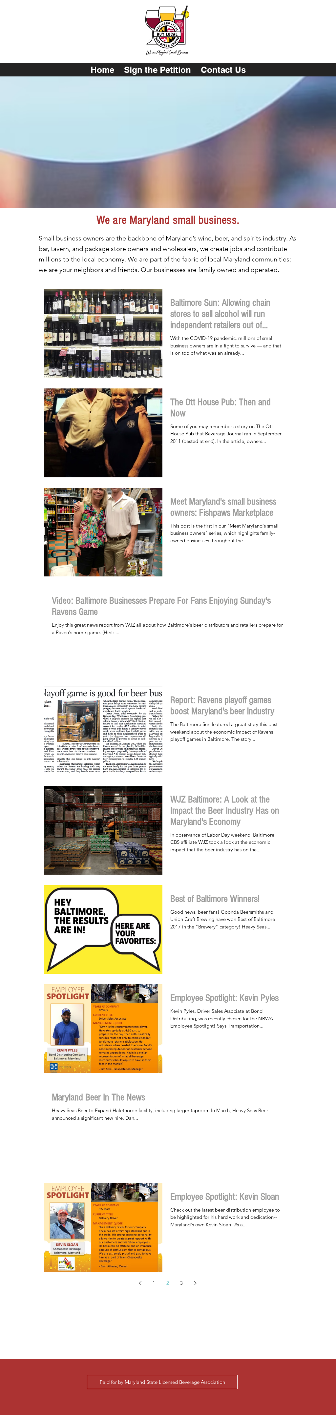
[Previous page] (140, 1283)
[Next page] (195, 1283)
